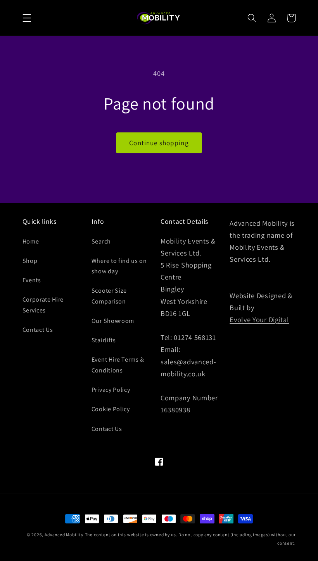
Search (101, 241)
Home (30, 241)
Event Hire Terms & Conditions (118, 364)
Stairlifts (104, 340)
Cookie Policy (111, 409)
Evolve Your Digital (259, 319)
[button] (27, 18)
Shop (30, 261)
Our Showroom (113, 321)
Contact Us (37, 330)
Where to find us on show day (119, 266)
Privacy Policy (111, 390)
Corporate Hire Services (43, 304)
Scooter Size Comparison (109, 296)
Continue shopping (159, 142)
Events (31, 280)
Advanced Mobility (64, 534)
